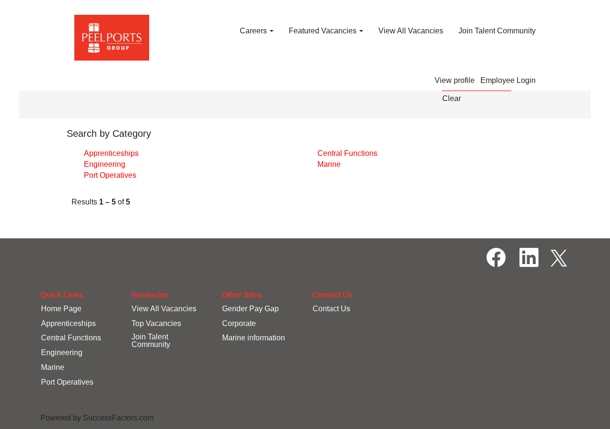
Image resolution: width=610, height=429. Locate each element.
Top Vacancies (156, 323)
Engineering (104, 164)
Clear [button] (451, 98)
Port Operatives (110, 175)
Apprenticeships (111, 153)
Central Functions (347, 153)
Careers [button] (254, 31)
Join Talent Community (497, 31)
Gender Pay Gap (250, 309)
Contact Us (331, 309)
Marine (329, 164)
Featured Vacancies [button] (323, 31)
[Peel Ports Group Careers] (112, 37)
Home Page (61, 309)
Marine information (253, 338)
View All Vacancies (410, 31)
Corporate (239, 323)
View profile (455, 80)
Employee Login (508, 80)
